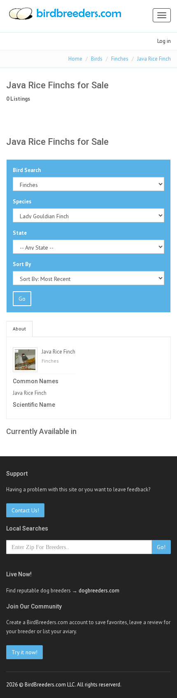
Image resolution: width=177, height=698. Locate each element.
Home (75, 58)
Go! (161, 547)
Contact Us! (25, 510)
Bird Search (27, 170)
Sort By (22, 264)
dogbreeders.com (99, 590)
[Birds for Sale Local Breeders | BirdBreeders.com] (64, 16)
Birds (96, 58)
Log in (164, 41)
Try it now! (24, 652)
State (20, 232)
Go (22, 298)
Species (22, 201)
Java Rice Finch (154, 58)
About (19, 328)
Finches (119, 58)
